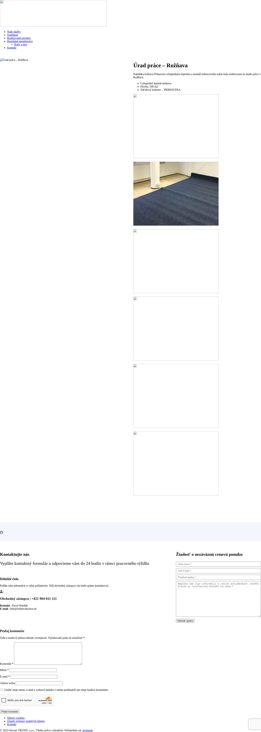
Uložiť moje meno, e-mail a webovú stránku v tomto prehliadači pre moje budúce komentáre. (56, 689)
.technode (87, 730)
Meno (4, 669)
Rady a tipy (20, 44)
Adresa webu (7, 683)
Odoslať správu (185, 620)
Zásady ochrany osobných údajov (26, 721)
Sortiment (12, 34)
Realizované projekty (19, 38)
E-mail (5, 676)
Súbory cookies (16, 717)
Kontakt (11, 47)
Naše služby (14, 31)
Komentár (6, 663)
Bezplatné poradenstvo (20, 41)
